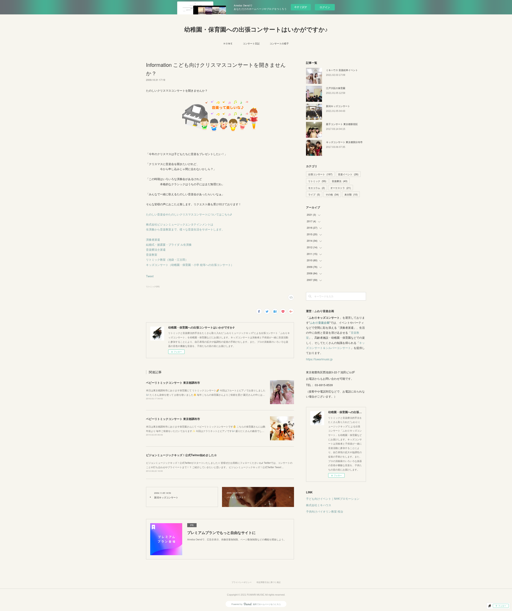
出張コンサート (320, 174)
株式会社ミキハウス (318, 505)
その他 (332, 194)
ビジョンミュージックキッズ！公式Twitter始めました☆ (181, 455)
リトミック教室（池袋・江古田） (167, 259)
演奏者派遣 (153, 239)
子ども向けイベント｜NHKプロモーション (332, 499)
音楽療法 (339, 181)
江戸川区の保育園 (335, 88)
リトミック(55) (153, 286)
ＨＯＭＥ (228, 43)
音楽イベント (348, 174)
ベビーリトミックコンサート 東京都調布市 (173, 383)
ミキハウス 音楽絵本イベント (342, 70)
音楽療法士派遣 (156, 249)
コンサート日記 (251, 43)
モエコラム (316, 187)
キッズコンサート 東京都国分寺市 (344, 142)
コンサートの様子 (279, 43)
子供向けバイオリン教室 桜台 (324, 511)
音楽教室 (151, 254)
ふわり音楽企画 (319, 323)
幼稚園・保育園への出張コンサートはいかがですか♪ (256, 29)
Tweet (150, 276)
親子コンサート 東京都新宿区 (342, 124)
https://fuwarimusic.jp (319, 359)
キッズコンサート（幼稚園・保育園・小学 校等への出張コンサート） (190, 265)
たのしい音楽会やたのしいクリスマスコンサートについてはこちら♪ (189, 214)
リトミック (317, 181)
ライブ (314, 194)
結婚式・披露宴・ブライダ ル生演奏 (169, 244)
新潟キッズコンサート (338, 106)
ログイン (325, 7)
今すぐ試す (300, 7)
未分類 (351, 194)
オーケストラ (340, 187)
